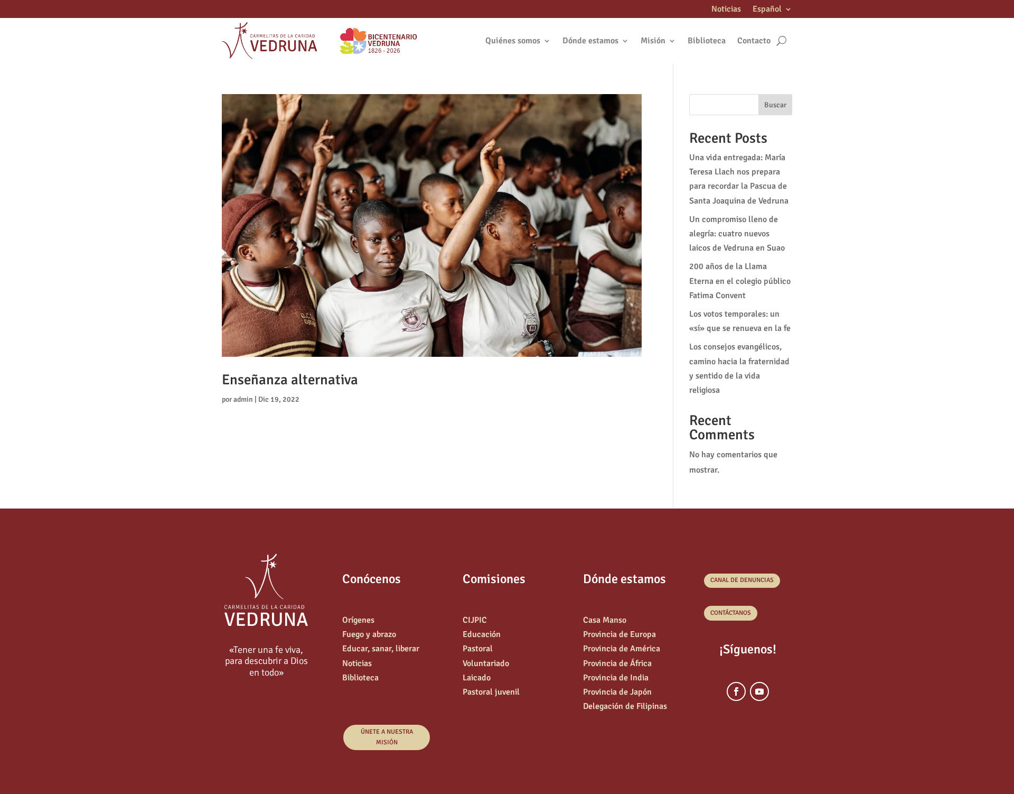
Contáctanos (730, 613)
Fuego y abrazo (369, 634)
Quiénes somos (512, 40)
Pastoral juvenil (491, 692)
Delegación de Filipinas (625, 706)
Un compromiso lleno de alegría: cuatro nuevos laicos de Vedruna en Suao (737, 233)
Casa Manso (604, 620)
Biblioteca (707, 40)
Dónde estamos (590, 40)
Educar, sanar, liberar (380, 648)
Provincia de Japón (617, 692)
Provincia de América (621, 648)
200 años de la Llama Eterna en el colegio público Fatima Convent (740, 280)
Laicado (477, 677)
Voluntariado (486, 663)
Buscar (775, 104)
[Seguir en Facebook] (736, 691)
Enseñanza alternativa (290, 380)
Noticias (726, 9)
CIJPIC (475, 620)
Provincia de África (617, 663)
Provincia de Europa (619, 634)
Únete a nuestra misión (387, 737)
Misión (653, 40)
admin (243, 399)
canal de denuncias (742, 580)
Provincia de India (616, 677)
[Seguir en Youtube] (759, 691)
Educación (482, 634)
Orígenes (358, 620)
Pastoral (478, 648)
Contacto (754, 40)
